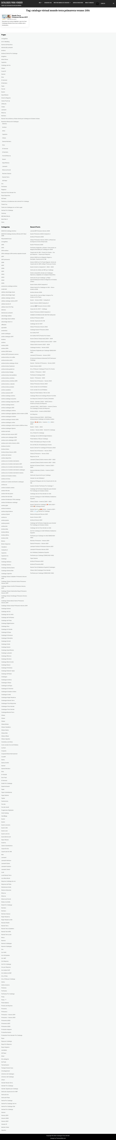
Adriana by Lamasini (7, 312)
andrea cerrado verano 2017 (9, 434)
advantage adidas (6, 315)
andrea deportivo (6, 458)
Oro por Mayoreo (6, 967)
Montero (3, 115)
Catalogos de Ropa (6, 685)
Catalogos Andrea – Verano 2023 (39, 347)
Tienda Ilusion (5, 1065)
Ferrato (3, 804)
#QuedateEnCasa (6, 238)
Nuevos (3, 940)
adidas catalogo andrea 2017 (9, 301)
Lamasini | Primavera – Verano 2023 (40, 355)
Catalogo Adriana (6, 561)
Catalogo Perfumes (6, 667)
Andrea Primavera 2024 (37, 318)
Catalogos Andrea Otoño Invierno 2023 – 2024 (43, 341)
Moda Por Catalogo (6, 905)
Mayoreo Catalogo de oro (8, 881)
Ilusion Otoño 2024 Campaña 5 (38, 284)
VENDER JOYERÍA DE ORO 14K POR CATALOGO (42, 315)
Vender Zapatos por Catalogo (9, 1088)
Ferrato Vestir (5, 807)
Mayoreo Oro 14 (34, 456)
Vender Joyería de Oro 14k (37, 321)
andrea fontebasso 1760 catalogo (10, 499)
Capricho (3, 62)
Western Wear (5, 1127)
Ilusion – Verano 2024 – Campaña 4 (40, 300)
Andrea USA (4, 538)
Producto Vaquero (6, 1029)
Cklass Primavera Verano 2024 (39, 326)
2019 (2, 265)
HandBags (4, 816)
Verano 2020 (5, 1118)
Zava (2, 222)
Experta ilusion (5, 786)
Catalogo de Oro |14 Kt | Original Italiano (41, 436)
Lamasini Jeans (5, 869)
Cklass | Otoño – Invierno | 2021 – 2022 (40, 501)
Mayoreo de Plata (6, 884)
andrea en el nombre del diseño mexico (12, 472)
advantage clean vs (6, 321)
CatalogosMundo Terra (7, 712)
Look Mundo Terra (6, 875)
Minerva (3, 112)
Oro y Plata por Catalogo (8, 979)
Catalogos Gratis (6, 694)
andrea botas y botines (7, 378)
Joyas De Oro (5, 848)
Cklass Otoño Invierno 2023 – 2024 (40, 344)
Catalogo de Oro (6, 65)
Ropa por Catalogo (6, 1041)
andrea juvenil (5, 523)
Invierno (3, 842)
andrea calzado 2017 (7, 393)
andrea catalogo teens (7, 404)
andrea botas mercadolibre (9, 375)
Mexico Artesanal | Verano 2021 (39, 514)
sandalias (4, 1050)
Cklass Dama (5, 730)
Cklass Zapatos (5, 739)
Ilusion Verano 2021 (35, 517)
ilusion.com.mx (5, 833)
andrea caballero (6, 390)
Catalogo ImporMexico (7, 650)
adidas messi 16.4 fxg (7, 307)
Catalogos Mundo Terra (7, 700)
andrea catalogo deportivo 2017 (10, 401)
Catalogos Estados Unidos (8, 691)
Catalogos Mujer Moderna (8, 697)
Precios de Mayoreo (7, 1005)
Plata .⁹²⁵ (3, 999)
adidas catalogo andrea (8, 298)
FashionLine (4, 801)
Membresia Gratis (6, 887)
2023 (2, 277)
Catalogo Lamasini (6, 653)
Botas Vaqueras (5, 544)
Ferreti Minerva (6, 155)
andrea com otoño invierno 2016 (10, 443)
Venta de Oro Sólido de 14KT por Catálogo (41, 270)
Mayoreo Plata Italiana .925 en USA (40, 392)
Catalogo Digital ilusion (7, 623)
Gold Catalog (5, 813)
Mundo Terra (5, 177)
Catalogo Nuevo (5, 665)
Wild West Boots (5, 216)
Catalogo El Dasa (6, 632)
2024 (2, 280)
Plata (2, 997)
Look (2, 872)
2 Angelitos (4, 38)
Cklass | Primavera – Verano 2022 (39, 453)
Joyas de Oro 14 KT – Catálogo (38, 309)
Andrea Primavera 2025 (37, 236)
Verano (3, 1112)
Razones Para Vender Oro (8, 192)
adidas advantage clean (8, 292)
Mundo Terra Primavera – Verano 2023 (41, 381)
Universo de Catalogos (7, 1074)
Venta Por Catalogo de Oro (8, 1103)
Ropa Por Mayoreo (6, 1044)
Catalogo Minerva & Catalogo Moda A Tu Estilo (43, 395)
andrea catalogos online (8, 422)
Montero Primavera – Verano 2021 (39, 540)
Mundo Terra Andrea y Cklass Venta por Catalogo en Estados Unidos (20, 118)
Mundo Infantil (5, 922)
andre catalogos (6, 333)
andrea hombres (6, 508)
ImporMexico (4, 95)
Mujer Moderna (5, 916)
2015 (2, 244)
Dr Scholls (4, 774)
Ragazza (3, 189)
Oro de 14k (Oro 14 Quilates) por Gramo (41, 444)
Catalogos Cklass (6, 682)
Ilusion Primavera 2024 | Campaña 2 (40, 312)
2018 (2, 262)
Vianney (3, 213)
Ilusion (3, 92)
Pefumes (3, 988)
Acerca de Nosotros (78, 3)
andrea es (4, 484)
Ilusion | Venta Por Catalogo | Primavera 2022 (43, 447)
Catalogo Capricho (6, 573)
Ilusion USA (4, 828)
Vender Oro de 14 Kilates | (37, 478)
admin (4, 19)
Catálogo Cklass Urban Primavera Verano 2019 (14, 605)
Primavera (4, 1011)
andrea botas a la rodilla (8, 357)
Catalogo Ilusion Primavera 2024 (39, 329)
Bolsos (3, 541)
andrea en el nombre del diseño (10, 461)
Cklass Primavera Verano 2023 (39, 383)
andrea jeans (5, 520)
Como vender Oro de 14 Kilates (9, 745)
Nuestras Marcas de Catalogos (61, 3)
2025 (2, 283)
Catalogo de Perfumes (7, 617)
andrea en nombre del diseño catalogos (12, 481)
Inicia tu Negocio (89, 3)
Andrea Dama (5, 449)
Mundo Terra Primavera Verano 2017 (20, 16)
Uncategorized (5, 1071)
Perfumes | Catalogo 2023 (37, 375)
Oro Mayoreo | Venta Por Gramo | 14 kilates (42, 398)
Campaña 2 (4, 550)
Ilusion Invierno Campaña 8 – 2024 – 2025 (42, 267)
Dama (3, 759)
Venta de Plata (5, 1097)
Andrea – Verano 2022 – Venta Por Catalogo (42, 430)
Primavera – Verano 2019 (8, 1014)
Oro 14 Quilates (5, 955)
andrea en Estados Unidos (8, 475)
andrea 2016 (4, 348)
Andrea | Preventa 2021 (36, 564)
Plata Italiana (5, 1002)
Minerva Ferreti (6, 170)
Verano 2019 (4, 1115)
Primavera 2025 (5, 1026)
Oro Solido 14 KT (5, 970)
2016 (2, 247)
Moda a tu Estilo (5, 902)
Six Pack (3, 1062)
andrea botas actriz (6, 360)
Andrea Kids (4, 529)
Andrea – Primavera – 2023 (37, 372)
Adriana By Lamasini (7, 47)
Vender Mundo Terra (7, 1082)
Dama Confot (5, 762)
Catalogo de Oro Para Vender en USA (40, 493)
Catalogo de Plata (6, 620)
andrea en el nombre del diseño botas (12, 467)
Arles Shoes (4, 59)
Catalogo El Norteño (7, 638)
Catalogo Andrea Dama (7, 567)
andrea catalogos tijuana (8, 428)
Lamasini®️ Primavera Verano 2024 (40, 306)
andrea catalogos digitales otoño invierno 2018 (14, 413)
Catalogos (4, 676)
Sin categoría (5, 1059)
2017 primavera (5, 259)
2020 (2, 268)
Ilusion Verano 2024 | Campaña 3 (39, 303)
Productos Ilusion (6, 1032)
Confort (3, 748)
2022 (2, 274)
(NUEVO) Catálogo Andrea (8, 231)
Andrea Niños (5, 535)
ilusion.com (4, 831)
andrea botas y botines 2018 (9, 381)
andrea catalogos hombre (8, 416)
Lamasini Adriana (6, 860)
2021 (2, 271)
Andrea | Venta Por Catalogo (9, 53)
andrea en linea (5, 478)
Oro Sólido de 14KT (6, 973)
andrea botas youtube (7, 387)
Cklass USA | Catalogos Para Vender (40, 570)
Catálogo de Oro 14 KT (36, 323)
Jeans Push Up (5, 101)
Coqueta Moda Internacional (9, 753)
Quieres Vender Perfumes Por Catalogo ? (41, 486)
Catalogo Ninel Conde (7, 662)
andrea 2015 (4, 345)
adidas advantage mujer (8, 295)
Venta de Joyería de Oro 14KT (9, 1091)
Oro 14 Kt (3, 952)
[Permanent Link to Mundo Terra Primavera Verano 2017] (6, 16)
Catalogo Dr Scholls (6, 629)
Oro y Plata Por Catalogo (37, 433)
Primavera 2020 (5, 1020)
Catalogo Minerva (6, 656)
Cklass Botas (5, 724)
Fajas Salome (5, 795)
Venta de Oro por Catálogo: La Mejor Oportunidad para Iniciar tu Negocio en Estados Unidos (43, 279)
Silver (2, 1056)
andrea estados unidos (7, 487)
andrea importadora (7, 511)
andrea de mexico (6, 455)
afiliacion (3, 324)
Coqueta (3, 751)
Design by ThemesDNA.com (58, 1138)
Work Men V (4, 219)
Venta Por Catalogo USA (8, 1106)
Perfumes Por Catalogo (8, 994)
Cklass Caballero (6, 727)
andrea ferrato (5, 490)
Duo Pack (4, 777)
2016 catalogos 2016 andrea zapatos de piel (13, 253)
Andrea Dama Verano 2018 (8, 452)
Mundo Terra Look (6, 934)
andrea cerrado (5, 431)
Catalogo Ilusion (5, 647)
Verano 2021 (4, 1121)
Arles (3, 130)
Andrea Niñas (5, 532)
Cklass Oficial (5, 736)
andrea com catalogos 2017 (9, 440)
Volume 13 (4, 1124)
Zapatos (3, 1130)
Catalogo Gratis (5, 644)
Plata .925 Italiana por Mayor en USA (40, 441)
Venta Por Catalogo (6, 1100)
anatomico (4, 330)
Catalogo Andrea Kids (7, 570)
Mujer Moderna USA (6, 919)
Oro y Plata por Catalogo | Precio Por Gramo (42, 369)
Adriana (4, 123)
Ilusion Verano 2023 (35, 366)
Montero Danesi (6, 173)
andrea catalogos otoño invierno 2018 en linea (14, 425)
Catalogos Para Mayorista (8, 703)
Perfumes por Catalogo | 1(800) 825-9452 (42, 555)
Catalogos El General (7, 688)
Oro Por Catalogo (6, 964)
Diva (2, 77)
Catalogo (4, 558)
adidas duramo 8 (6, 304)
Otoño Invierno (5, 985)
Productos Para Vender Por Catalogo (11, 1035)
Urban (3, 1079)
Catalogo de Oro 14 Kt (7, 614)
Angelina (3, 56)
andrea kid (4, 526)
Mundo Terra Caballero (7, 928)
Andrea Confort (5, 446)
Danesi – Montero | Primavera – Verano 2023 (42, 363)
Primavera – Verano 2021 (8, 1017)
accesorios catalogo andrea (9, 286)
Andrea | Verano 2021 (36, 520)
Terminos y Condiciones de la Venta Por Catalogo (15, 201)
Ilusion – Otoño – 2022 (36, 427)
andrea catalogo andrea (8, 395)
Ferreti (3, 89)
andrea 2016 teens (6, 351)
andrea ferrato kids (6, 496)
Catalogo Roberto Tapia (8, 670)
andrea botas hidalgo (7, 372)
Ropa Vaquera (5, 1047)
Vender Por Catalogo (7, 1085)
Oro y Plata (4, 976)
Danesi (3, 74)
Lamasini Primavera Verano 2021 (39, 549)
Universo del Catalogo (7, 1076)
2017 (2, 256)
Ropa (2, 1038)
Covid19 (3, 756)
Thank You (4, 204)
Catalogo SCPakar (6, 673)
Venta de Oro (5, 1094)
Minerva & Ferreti (6, 899)
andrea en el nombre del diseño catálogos (13, 470)
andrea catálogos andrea (8, 410)
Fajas (2, 86)
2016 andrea (4, 250)
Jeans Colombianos (7, 845)
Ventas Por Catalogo (7, 210)
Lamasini (3, 109)
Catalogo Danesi (6, 608)
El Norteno (4, 83)
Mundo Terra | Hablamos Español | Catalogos (42, 567)
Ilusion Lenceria (5, 825)
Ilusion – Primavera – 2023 (37, 378)
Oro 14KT (3, 958)
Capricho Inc (4, 555)
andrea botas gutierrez (7, 369)
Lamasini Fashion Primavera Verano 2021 (41, 546)
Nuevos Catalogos (6, 943)
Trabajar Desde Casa (7, 1068)
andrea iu (4, 517)
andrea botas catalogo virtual (9, 363)
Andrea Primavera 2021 (36, 561)
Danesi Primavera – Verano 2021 (39, 543)
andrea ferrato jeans (7, 493)
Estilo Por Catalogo (6, 783)
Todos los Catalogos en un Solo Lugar (11, 207)
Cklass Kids (4, 733)
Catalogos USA (48, 3)
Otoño (3, 982)
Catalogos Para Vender (12, 2)
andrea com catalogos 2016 (9, 437)
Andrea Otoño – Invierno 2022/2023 (40, 411)
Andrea (3, 50)
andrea (3, 342)
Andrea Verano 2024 (36, 292)
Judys (3, 106)
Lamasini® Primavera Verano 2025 (40, 231)
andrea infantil (5, 514)
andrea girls (4, 505)
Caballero (4, 547)
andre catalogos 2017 (7, 336)
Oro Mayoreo (5, 961)
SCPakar (4, 180)
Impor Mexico (5, 839)
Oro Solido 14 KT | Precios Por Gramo (40, 335)
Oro (40, 3)
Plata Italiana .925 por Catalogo (39, 438)
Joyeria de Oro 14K (6, 851)
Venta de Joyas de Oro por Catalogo (40, 475)
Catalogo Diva (5, 626)
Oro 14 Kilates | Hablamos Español (39, 552)
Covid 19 (3, 71)
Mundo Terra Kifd (6, 931)
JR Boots (3, 103)
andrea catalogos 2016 (7, 407)
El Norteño (5, 152)
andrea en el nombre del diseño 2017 (11, 464)
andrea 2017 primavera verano (9, 354)
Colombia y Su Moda (7, 742)
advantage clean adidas (8, 318)
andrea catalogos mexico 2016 (9, 419)
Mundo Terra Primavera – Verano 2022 (41, 450)
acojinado (4, 289)
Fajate (3, 798)
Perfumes (4, 186)
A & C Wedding (5, 41)
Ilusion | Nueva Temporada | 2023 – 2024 (41, 338)
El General (4, 80)
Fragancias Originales (7, 810)
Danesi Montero (6, 141)
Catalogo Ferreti (6, 641)
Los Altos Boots (5, 878)
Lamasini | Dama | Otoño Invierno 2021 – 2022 (42, 459)
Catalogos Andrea (6, 679)
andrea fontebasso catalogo (9, 502)
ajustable (4, 327)
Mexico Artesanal (6, 890)
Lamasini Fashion (6, 866)
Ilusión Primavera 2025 (36, 244)
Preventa (4, 1008)
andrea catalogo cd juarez (8, 398)
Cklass (3, 68)
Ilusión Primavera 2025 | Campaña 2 (40, 234)
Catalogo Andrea (6, 564)
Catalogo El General (7, 635)
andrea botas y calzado (8, 384)
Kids (2, 854)
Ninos (3, 937)
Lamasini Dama (5, 863)
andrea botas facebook (8, 366)
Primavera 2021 (5, 1023)
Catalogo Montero (6, 659)
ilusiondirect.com (6, 836)
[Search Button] (113, 3)
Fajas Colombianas (6, 792)
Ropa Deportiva (5, 195)
